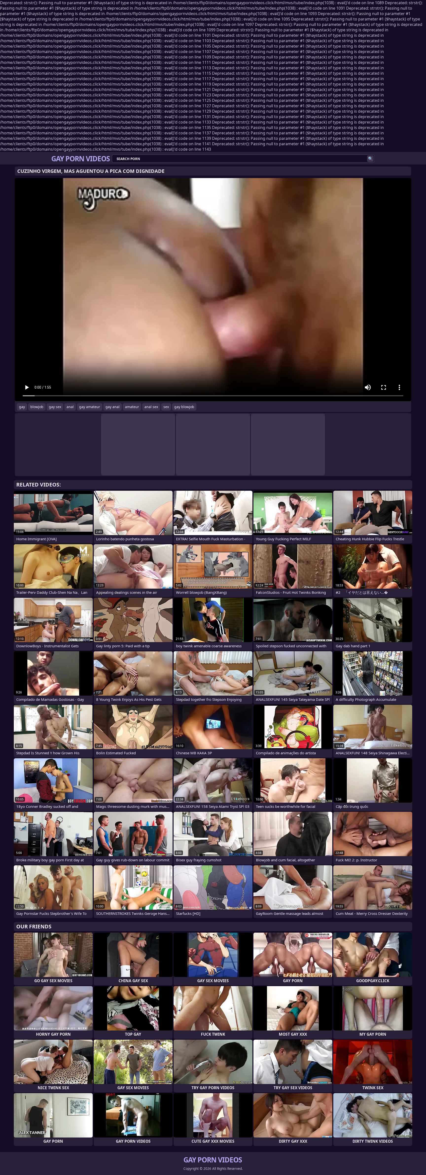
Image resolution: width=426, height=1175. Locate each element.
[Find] (370, 158)
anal (70, 406)
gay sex (55, 406)
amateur (132, 406)
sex (166, 406)
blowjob (36, 406)
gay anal (113, 406)
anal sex (151, 406)
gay (22, 406)
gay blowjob (184, 406)
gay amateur (89, 406)
